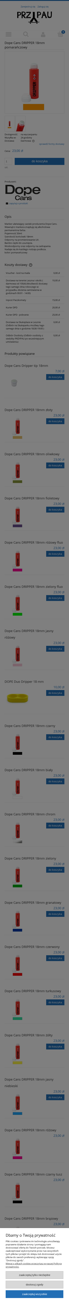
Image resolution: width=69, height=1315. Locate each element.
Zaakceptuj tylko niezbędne (34, 1274)
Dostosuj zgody (34, 1284)
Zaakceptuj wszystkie (34, 1294)
